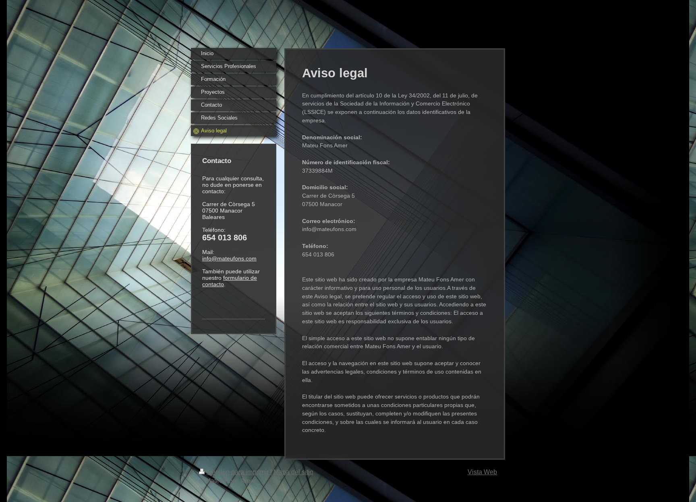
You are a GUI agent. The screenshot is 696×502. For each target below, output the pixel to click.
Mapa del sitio (293, 472)
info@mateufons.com (229, 258)
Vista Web (482, 472)
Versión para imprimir (238, 472)
